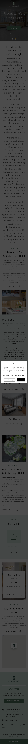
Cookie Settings (9, 380)
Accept (21, 380)
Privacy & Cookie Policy (11, 375)
